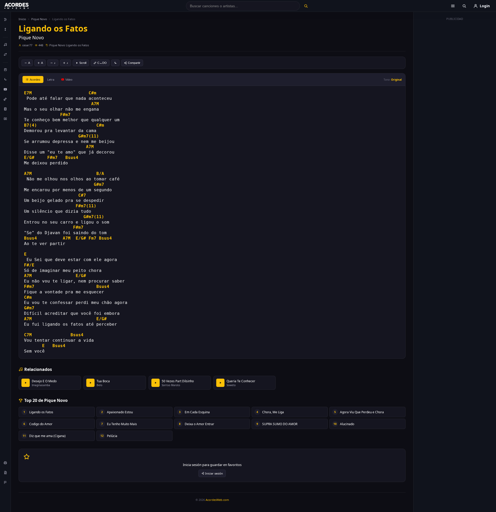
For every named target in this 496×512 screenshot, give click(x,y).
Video (68, 79)
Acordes (35, 79)
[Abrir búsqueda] (464, 6)
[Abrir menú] (453, 6)
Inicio (22, 19)
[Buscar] (305, 6)
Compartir (134, 62)
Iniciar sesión (214, 473)
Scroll (82, 62)
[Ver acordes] (5, 108)
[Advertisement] (455, 100)
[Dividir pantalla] (5, 118)
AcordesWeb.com (217, 500)
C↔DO (102, 62)
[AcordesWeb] (23, 6)
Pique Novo (39, 19)
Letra (50, 79)
